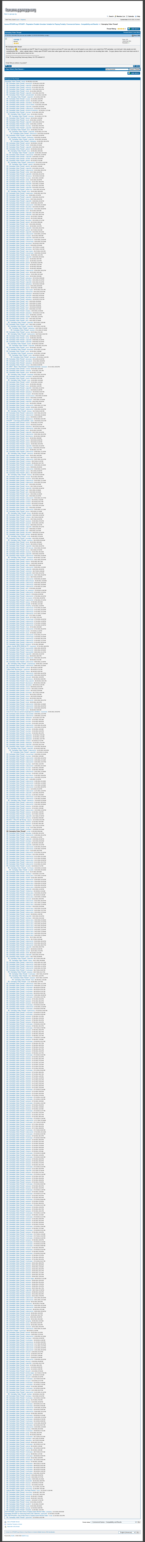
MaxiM (27, 617)
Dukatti (27, 1502)
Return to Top (23, 1532)
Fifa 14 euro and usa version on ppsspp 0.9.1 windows (23, 711)
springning (28, 1321)
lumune (27, 1317)
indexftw (28, 100)
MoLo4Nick (29, 206)
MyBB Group (25, 1535)
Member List (121, 16)
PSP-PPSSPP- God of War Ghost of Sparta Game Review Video (25, 1511)
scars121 (28, 688)
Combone (28, 461)
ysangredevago (31, 663)
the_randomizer (30, 590)
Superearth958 (29, 648)
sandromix (28, 370)
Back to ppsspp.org (10, 14)
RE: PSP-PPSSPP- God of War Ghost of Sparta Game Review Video (26, 1515)
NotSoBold (28, 1509)
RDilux (27, 455)
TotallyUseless (29, 193)
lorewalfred (28, 1479)
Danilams (28, 310)
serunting (28, 1428)
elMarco (28, 472)
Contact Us (8, 1532)
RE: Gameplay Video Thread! (15, 83)
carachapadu (29, 447)
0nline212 (28, 594)
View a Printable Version (13, 1521)
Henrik (23, 81)
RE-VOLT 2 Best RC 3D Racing (16, 819)
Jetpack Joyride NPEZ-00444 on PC (17, 646)
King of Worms (29, 775)
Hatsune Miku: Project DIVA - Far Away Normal (20, 1490)
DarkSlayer (29, 825)
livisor (28, 114)
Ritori (29, 975)
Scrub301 (28, 866)
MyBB (12, 1535)
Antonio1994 (29, 1480)
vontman (28, 368)
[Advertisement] (75, 8)
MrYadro (28, 534)
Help (138, 16)
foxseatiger (28, 538)
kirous (27, 656)
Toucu (38, 1490)
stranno (28, 365)
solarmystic (30, 453)
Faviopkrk (28, 235)
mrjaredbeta (29, 102)
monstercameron (30, 395)
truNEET (28, 382)
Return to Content (32, 1532)
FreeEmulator (29, 970)
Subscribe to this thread (13, 1526)
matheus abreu (29, 777)
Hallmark (28, 1386)
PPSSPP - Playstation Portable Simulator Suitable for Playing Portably (42, 24)
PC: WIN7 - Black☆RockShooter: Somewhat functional (23, 367)
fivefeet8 (28, 1301)
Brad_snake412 (30, 681)
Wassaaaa (28, 794)
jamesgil (28, 1508)
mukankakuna (29, 1342)
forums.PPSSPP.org (11, 24)
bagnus (28, 956)
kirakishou (28, 806)
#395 (138, 35)
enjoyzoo (29, 819)
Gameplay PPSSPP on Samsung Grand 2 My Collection (22, 1513)
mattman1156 (29, 291)
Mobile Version (41, 1532)
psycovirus (28, 505)
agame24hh (29, 1375)
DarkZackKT (29, 399)
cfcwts (27, 627)
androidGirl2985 (30, 95)
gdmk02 (28, 143)
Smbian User (29, 189)
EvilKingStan (30, 137)
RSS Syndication (50, 1532)
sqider (32, 420)
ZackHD (28, 950)
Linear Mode (136, 32)
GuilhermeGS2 (29, 108)
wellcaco (28, 274)
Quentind (32, 330)
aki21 (27, 224)
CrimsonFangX (29, 241)
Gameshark (33, 646)
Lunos (28, 380)
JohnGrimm (29, 571)
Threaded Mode (127, 32)
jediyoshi (28, 255)
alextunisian (29, 243)
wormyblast (29, 376)
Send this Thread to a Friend (14, 1524)
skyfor (27, 210)
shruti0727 (28, 1504)
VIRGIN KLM (33, 133)
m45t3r (27, 124)
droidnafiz (28, 1500)
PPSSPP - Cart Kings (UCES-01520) (17, 420)
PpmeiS (28, 544)
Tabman (28, 671)
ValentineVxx (30, 800)
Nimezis (28, 118)
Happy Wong (29, 1473)
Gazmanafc (29, 692)
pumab (27, 1432)
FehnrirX (28, 203)
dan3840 (28, 158)
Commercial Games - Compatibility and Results (82, 24)
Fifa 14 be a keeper (12, 1330)
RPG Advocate (29, 548)
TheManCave (29, 891)
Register (23, 19)
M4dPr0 (28, 949)
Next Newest (19, 69)
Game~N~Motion (30, 104)
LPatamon (28, 1151)
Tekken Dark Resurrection (14, 669)
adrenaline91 (29, 361)
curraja (46, 35)
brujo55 (29, 343)
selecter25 (28, 87)
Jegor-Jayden (29, 251)
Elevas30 (28, 1351)
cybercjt (28, 667)
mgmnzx (28, 422)
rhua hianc (28, 112)
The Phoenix (30, 868)
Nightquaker (29, 717)
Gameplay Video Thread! (12, 81)
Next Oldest (10, 69)
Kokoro (27, 850)
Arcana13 (28, 1380)
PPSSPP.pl (28, 605)
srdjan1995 (28, 85)
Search (111, 16)
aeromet (28, 216)
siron (27, 195)
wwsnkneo (28, 478)
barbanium (29, 972)
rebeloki (28, 914)
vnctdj (28, 536)
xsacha (28, 467)
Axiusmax (28, 1482)
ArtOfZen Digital (30, 1278)
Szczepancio (29, 598)
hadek (27, 336)
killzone (28, 245)
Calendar (131, 16)
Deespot (28, 476)
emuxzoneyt (29, 1486)
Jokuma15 (28, 677)
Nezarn (28, 199)
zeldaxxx (28, 563)
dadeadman (29, 278)
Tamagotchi (30, 557)
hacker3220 (29, 83)
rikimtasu (29, 411)
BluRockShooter (30, 580)
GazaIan (28, 99)
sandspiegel (30, 374)
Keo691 (28, 631)
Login (17, 19)
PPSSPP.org (15, 1532)
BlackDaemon (29, 418)
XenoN (27, 120)
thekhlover (28, 644)
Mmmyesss (29, 176)
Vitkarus (28, 1400)
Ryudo (27, 1365)
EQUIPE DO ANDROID (32, 110)
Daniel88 (28, 604)
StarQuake (44, 366)
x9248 (27, 952)
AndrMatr (29, 1394)
